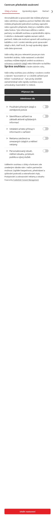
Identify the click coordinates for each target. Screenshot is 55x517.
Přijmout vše (27, 91)
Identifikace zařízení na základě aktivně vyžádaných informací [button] (22, 119)
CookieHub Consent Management (26, 180)
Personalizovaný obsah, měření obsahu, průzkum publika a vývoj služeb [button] (21, 154)
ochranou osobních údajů (15, 63)
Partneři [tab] (45, 11)
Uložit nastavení (27, 511)
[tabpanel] (27, 101)
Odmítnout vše (27, 98)
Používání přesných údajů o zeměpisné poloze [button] (22, 108)
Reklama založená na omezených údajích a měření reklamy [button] (23, 141)
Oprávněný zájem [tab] (29, 11)
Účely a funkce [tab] (11, 11)
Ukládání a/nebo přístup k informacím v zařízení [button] (22, 130)
